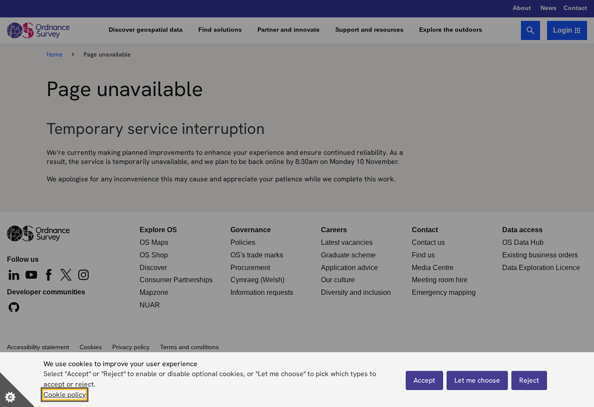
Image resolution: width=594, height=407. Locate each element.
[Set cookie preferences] (17, 389)
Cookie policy (64, 394)
